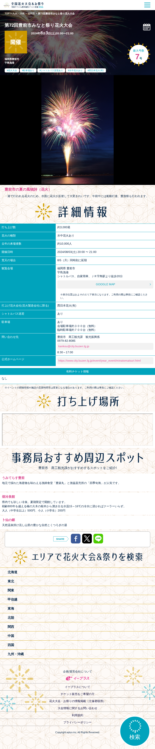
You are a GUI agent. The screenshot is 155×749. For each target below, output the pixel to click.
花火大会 (12, 70)
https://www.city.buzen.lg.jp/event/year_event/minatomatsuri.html (99, 360)
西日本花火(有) (96, 70)
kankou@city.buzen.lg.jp (73, 346)
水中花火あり (76, 70)
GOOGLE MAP (105, 284)
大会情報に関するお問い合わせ (77, 708)
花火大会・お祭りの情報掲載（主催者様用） (77, 701)
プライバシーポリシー (77, 722)
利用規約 (77, 715)
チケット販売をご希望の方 (77, 694)
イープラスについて (77, 687)
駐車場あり (28, 70)
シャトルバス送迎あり (52, 70)
